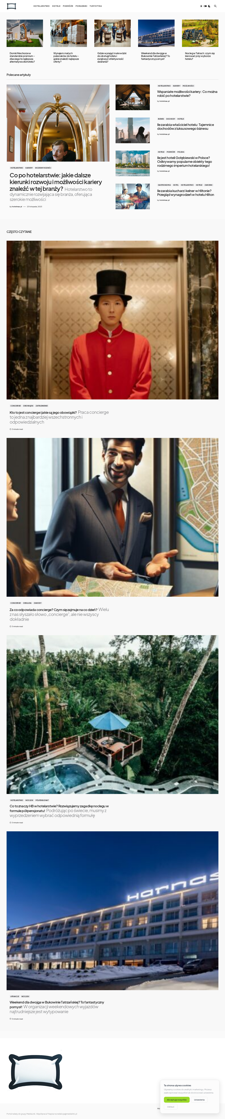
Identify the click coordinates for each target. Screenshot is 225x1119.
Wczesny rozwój (43, 168)
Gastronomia (164, 185)
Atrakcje (15, 996)
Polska (181, 152)
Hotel (176, 185)
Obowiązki (28, 406)
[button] (205, 6)
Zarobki (208, 185)
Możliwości (188, 86)
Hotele (181, 119)
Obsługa (27, 603)
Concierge (16, 406)
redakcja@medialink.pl (67, 1114)
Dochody (170, 119)
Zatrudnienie (42, 406)
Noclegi (29, 800)
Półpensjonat (42, 800)
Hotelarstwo (17, 168)
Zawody (37, 603)
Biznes (161, 119)
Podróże (171, 152)
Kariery (29, 168)
